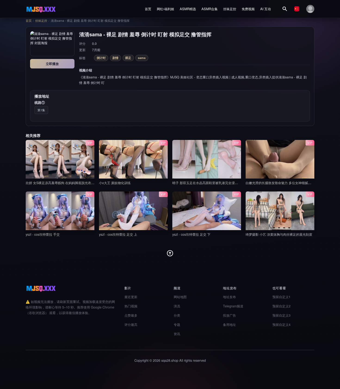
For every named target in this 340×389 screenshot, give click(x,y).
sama (141, 58)
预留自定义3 (281, 315)
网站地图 (180, 296)
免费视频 (248, 8)
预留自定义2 (281, 305)
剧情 (115, 58)
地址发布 (229, 296)
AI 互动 (265, 8)
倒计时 (101, 58)
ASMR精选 (188, 8)
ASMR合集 (209, 8)
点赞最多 (130, 315)
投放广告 (229, 315)
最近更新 (130, 296)
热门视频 (130, 305)
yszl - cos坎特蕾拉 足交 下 (191, 234)
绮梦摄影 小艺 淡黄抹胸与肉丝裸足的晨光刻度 (279, 234)
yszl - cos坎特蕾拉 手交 (43, 234)
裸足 (128, 58)
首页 (148, 8)
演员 (177, 305)
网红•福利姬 (165, 8)
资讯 (177, 333)
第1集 (41, 110)
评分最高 (130, 324)
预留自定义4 (281, 324)
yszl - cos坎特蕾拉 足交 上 (118, 234)
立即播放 (52, 63)
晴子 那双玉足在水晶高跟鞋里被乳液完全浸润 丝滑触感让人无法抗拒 (221, 182)
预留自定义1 (281, 296)
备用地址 (229, 324)
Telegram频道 (233, 305)
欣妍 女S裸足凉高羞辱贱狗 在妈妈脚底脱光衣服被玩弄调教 (68, 182)
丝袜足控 (229, 8)
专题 (177, 324)
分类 (177, 315)
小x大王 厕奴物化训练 (115, 182)
